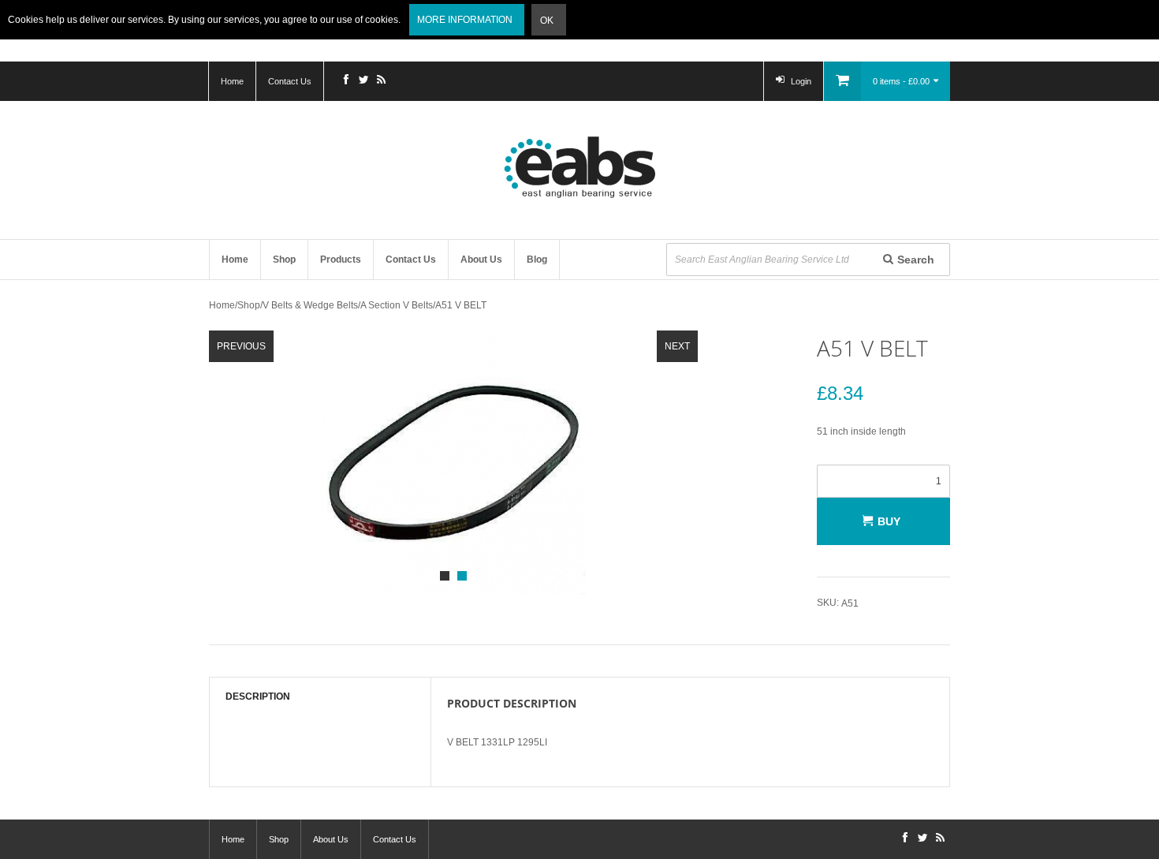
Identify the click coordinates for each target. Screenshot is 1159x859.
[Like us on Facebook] (346, 81)
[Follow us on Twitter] (363, 81)
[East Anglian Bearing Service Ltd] (579, 167)
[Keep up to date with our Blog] (381, 81)
